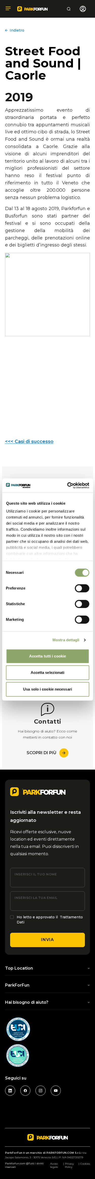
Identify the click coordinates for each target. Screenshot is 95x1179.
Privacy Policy (69, 1165)
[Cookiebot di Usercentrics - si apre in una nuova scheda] (67, 485)
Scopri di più (41, 752)
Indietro (17, 30)
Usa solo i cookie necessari (47, 689)
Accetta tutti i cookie (47, 656)
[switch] (82, 588)
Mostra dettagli (66, 640)
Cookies (85, 1163)
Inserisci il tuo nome (35, 874)
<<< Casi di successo (29, 441)
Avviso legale (54, 1165)
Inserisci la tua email (36, 898)
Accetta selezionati (48, 672)
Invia (47, 939)
